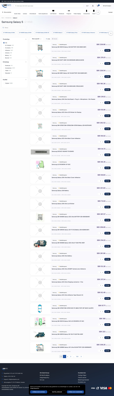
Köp (108, 50)
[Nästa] (98, 12)
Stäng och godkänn (75, 392)
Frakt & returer (82, 377)
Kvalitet (5, 79)
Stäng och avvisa (39, 392)
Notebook (61, 13)
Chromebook (32, 13)
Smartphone (86, 13)
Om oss (42, 380)
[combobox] (48, 5)
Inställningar (57, 392)
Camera (25, 13)
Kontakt (111, 12)
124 (77, 356)
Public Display (77, 13)
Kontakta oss (82, 382)
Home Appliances (43, 13)
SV (87, 6)
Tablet (93, 13)
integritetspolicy (34, 388)
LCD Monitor (53, 13)
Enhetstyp (6, 62)
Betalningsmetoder (83, 380)
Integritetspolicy (44, 377)
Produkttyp (6, 39)
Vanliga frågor (82, 375)
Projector (69, 13)
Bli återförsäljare (107, 5)
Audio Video (17, 13)
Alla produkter (7, 12)
